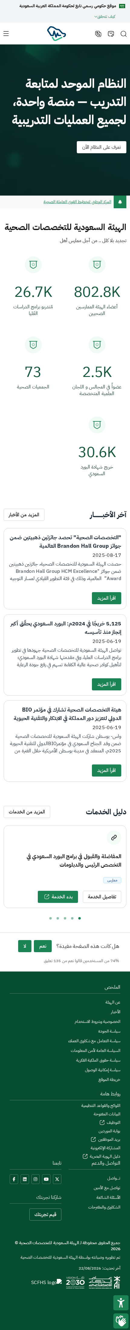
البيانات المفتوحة (107, 1114)
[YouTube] (46, 1179)
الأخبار (115, 1012)
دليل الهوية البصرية (104, 1156)
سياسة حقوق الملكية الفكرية (98, 1060)
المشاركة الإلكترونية (105, 1148)
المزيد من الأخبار (24, 514)
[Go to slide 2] (72, 918)
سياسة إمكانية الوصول (102, 1070)
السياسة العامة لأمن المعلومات (95, 1050)
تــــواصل (113, 1178)
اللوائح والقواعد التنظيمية (100, 1105)
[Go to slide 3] (65, 918)
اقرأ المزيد (106, 598)
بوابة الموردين (109, 1131)
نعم (42, 946)
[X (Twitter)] (57, 1179)
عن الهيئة (113, 1002)
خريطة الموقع (109, 1079)
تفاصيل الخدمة (102, 896)
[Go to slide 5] (50, 918)
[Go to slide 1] (79, 918)
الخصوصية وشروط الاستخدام (97, 1021)
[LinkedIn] (25, 1179)
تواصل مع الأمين (107, 1188)
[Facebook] (14, 1179)
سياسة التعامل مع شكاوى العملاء (94, 1041)
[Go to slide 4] (58, 918)
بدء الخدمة (62, 896)
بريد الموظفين (108, 1139)
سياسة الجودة (109, 1031)
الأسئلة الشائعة (108, 1197)
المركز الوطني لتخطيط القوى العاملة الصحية (77, 202)
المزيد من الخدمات (27, 812)
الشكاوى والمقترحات (104, 1207)
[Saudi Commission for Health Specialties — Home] (56, 33)
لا (25, 946)
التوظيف (113, 1122)
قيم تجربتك (45, 1214)
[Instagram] (35, 1179)
